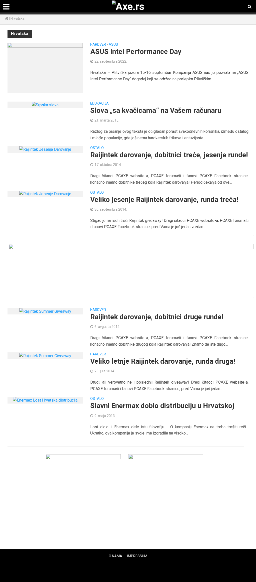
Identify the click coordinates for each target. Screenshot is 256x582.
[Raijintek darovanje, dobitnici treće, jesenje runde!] (45, 149)
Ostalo (97, 148)
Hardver (98, 44)
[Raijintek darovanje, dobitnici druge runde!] (45, 311)
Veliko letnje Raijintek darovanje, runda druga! (162, 361)
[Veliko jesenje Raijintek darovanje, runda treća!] (45, 193)
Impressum (137, 556)
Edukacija (99, 103)
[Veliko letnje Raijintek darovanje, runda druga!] (45, 355)
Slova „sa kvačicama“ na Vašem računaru (155, 110)
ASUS (113, 44)
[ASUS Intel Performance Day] (45, 67)
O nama (115, 556)
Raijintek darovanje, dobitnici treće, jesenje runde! (169, 155)
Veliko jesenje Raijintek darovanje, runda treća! (164, 199)
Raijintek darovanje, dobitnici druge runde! (156, 317)
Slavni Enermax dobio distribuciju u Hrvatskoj (162, 406)
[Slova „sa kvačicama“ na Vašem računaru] (45, 104)
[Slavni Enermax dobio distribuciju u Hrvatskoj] (45, 400)
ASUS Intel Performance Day (135, 51)
